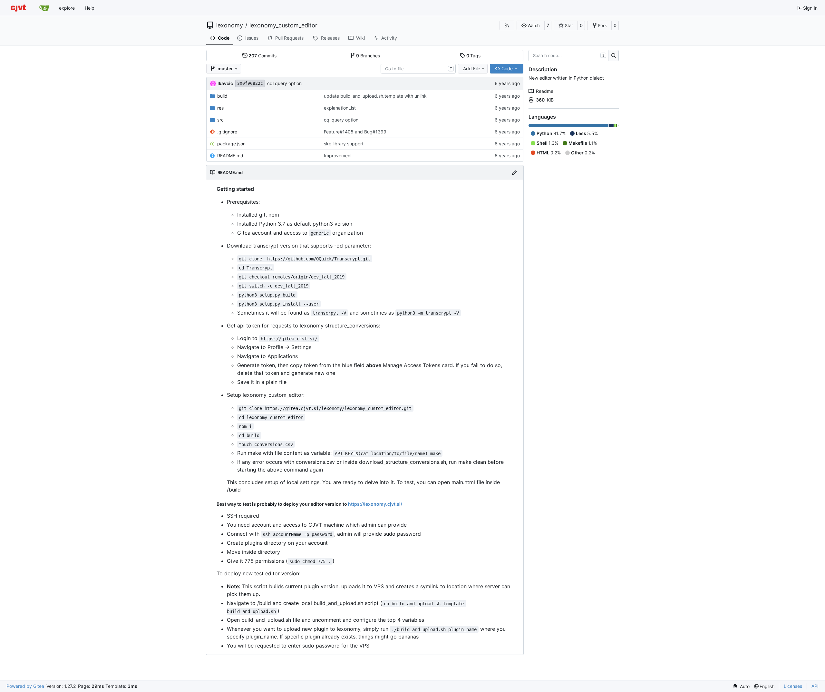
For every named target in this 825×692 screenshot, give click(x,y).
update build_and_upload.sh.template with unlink (375, 96)
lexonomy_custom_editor (283, 25)
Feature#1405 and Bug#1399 (355, 131)
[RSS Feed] (507, 25)
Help (89, 8)
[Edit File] (514, 172)
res (220, 108)
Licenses (793, 686)
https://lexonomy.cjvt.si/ (375, 504)
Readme (544, 91)
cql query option (284, 83)
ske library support (344, 143)
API (815, 686)
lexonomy (229, 25)
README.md (230, 155)
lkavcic (225, 83)
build (222, 96)
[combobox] (418, 68)
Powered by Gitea (25, 686)
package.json (231, 143)
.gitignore (227, 131)
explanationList (340, 108)
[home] (18, 8)
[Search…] (613, 56)
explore (67, 8)
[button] (531, 25)
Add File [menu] (471, 68)
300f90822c (250, 83)
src (220, 119)
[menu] (741, 686)
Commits (262, 55)
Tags (473, 55)
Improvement (338, 155)
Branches (368, 55)
